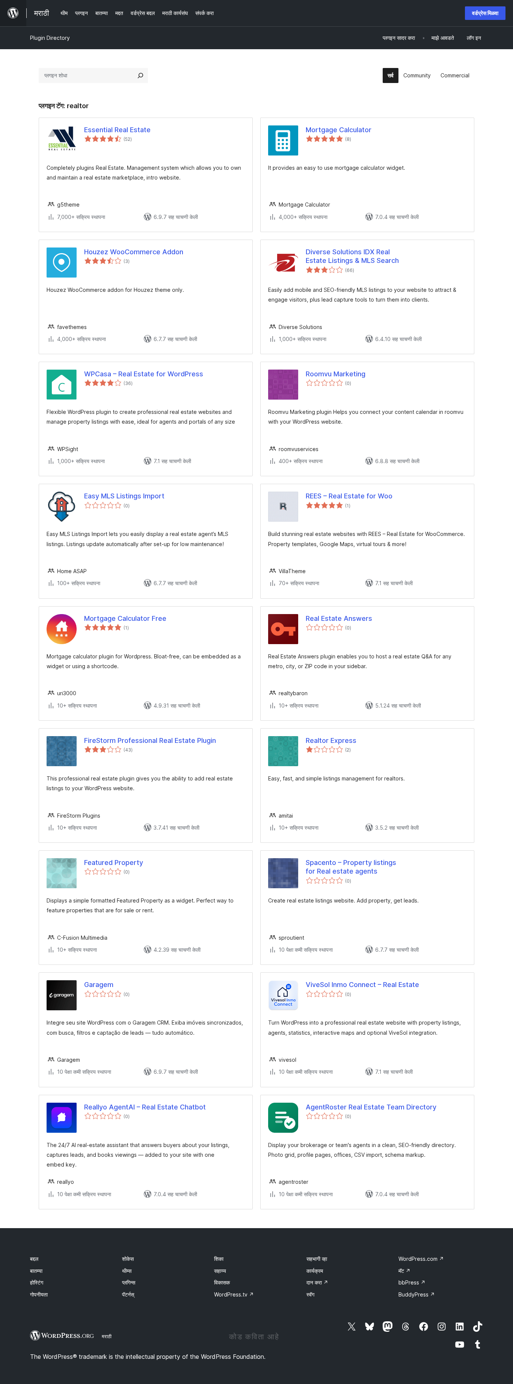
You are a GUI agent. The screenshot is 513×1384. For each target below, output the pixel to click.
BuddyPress (416, 1294)
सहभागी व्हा (316, 1259)
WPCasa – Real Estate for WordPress (143, 374)
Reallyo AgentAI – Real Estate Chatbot (145, 1107)
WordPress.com (421, 1259)
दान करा (317, 1282)
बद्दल (34, 1259)
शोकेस (128, 1259)
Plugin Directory (50, 38)
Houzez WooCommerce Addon (133, 252)
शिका (218, 1259)
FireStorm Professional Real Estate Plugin (150, 740)
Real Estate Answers (339, 618)
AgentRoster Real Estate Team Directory (371, 1107)
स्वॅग (310, 1294)
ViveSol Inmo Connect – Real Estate (362, 985)
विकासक (222, 1282)
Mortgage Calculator (338, 130)
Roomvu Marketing (335, 374)
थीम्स (126, 1271)
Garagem (98, 985)
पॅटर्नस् (128, 1294)
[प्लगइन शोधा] (140, 75)
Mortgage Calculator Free (125, 618)
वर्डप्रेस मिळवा (485, 13)
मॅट (404, 1271)
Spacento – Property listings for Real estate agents (351, 867)
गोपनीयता (39, 1294)
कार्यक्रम (314, 1271)
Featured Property (113, 862)
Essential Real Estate (117, 130)
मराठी (107, 1336)
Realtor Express (331, 740)
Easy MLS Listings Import (124, 496)
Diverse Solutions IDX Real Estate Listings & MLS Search (352, 256)
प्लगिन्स (128, 1282)
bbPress (411, 1282)
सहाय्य (220, 1271)
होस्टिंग (36, 1282)
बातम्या (36, 1271)
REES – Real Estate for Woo (349, 496)
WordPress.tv (234, 1294)
